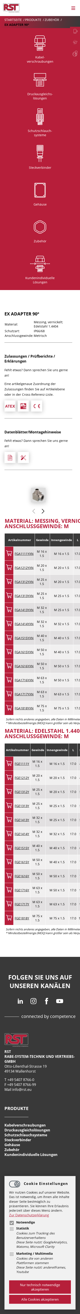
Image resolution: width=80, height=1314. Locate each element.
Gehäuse (12, 1144)
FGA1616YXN (24, 666)
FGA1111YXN (24, 554)
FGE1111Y (22, 764)
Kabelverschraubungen (25, 1125)
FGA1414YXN (24, 624)
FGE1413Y (22, 820)
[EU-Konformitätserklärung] (36, 406)
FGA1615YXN (24, 652)
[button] (43, 511)
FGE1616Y (22, 876)
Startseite (13, 20)
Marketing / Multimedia (34, 1254)
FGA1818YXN (24, 708)
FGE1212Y (22, 778)
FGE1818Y (22, 918)
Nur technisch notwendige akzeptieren (40, 1287)
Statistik (22, 1228)
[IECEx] (23, 406)
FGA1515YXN (24, 638)
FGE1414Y (22, 834)
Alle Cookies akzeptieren (40, 1299)
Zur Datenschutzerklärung (29, 1215)
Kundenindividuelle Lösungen (31, 1154)
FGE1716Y (22, 890)
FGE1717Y (22, 904)
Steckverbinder (17, 1139)
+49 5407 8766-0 (20, 1079)
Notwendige (25, 1222)
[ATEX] (10, 406)
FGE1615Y (22, 862)
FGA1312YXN (24, 582)
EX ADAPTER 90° (16, 25)
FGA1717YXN (24, 694)
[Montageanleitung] (23, 457)
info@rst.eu (22, 1089)
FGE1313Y (22, 806)
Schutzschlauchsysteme (25, 1135)
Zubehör (52, 20)
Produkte (33, 20)
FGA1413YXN (24, 610)
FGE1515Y (22, 848)
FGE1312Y (22, 792)
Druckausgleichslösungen (27, 1130)
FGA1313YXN (24, 596)
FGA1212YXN (24, 568)
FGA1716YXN (24, 680)
